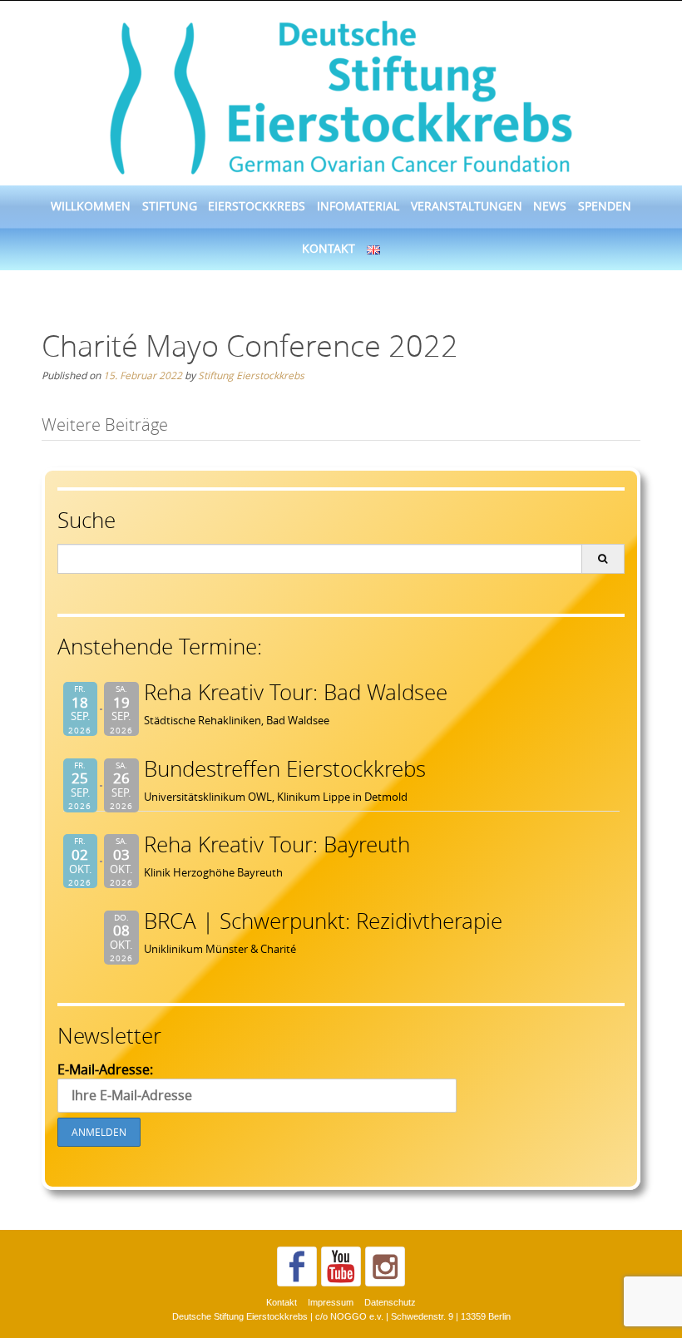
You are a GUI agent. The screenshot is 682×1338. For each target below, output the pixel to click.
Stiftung (169, 206)
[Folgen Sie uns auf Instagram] (385, 1266)
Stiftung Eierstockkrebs (251, 375)
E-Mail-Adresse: (105, 1069)
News (549, 206)
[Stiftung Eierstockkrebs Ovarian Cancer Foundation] (341, 94)
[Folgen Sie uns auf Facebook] (297, 1266)
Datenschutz (390, 1302)
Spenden (604, 206)
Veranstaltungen (466, 206)
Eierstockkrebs (256, 206)
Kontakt (328, 248)
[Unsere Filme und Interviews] (341, 1266)
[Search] (603, 559)
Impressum (330, 1302)
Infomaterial (358, 206)
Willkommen (91, 206)
